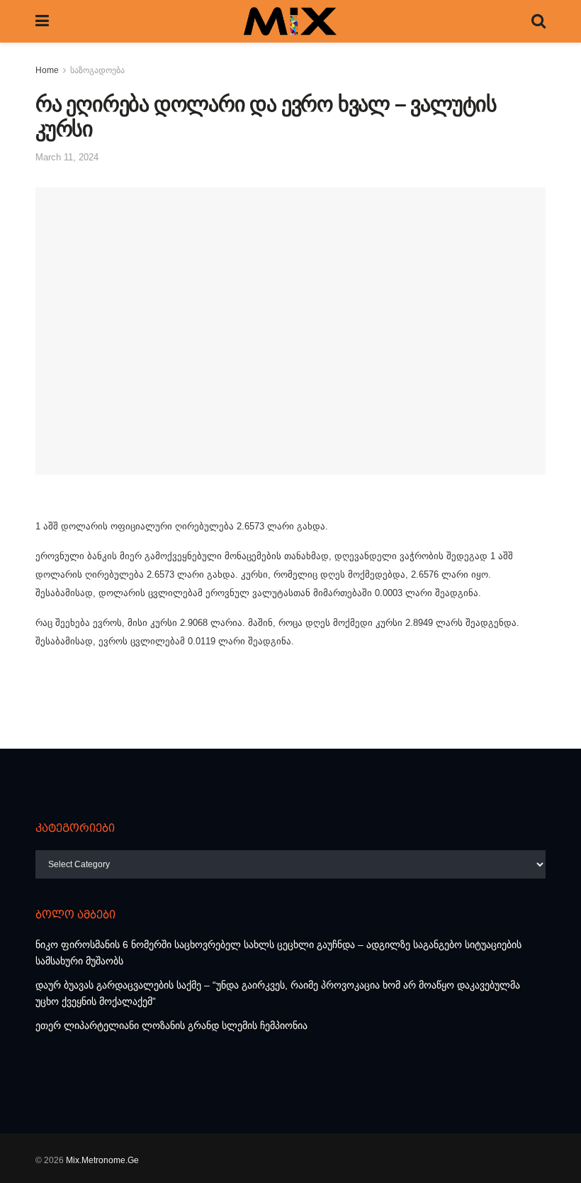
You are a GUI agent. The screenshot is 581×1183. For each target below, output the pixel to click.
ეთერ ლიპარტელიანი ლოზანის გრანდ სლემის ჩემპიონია (171, 1025)
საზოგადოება (97, 70)
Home (47, 70)
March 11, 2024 (66, 157)
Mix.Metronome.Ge (102, 1160)
